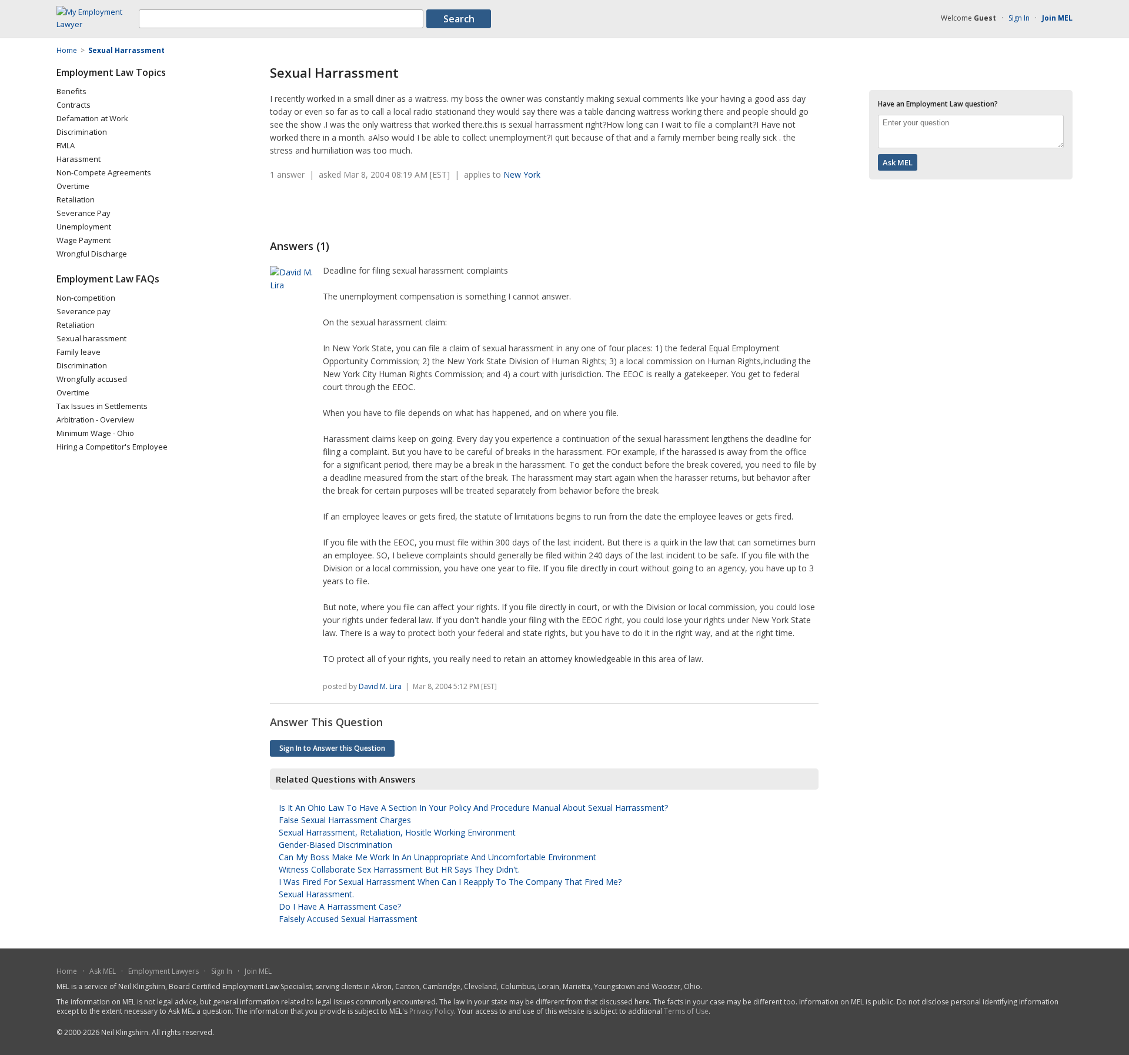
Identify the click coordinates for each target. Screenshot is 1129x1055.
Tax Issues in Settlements (102, 406)
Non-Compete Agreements (103, 172)
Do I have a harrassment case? (340, 906)
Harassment (78, 159)
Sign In (1019, 18)
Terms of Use (686, 1011)
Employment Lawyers (163, 971)
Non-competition (85, 297)
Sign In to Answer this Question (332, 748)
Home (66, 971)
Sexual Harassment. (316, 894)
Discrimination (81, 132)
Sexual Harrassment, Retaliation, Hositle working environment (397, 832)
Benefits (71, 91)
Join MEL (258, 971)
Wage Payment (83, 240)
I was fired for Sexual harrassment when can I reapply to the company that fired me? (450, 881)
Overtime (72, 186)
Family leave (78, 352)
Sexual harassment (91, 338)
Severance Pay (83, 213)
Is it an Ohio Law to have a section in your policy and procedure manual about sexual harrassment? (473, 807)
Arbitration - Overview (95, 419)
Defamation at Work (92, 118)
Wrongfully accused (91, 379)
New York (521, 174)
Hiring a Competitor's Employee (112, 446)
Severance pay (83, 311)
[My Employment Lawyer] (97, 24)
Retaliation (75, 199)
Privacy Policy (431, 1011)
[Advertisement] (407, 210)
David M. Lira (380, 686)
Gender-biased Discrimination (335, 844)
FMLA (65, 145)
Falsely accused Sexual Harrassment (348, 918)
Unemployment (83, 226)
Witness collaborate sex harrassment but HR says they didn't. (399, 869)
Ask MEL (102, 971)
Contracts (73, 104)
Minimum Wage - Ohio (95, 433)
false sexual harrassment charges (345, 820)
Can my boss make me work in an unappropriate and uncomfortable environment (437, 857)
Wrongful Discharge (91, 253)
